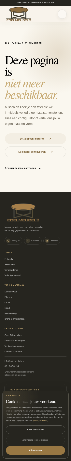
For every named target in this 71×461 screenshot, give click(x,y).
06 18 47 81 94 (12, 366)
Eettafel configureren (35, 138)
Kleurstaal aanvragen (15, 340)
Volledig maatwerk (13, 275)
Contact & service (13, 351)
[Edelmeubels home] (18, 14)
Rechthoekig (11, 313)
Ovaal (7, 302)
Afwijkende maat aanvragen (23, 168)
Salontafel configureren (35, 151)
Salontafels (10, 264)
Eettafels (9, 259)
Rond (7, 308)
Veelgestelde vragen (14, 346)
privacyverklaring (40, 420)
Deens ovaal (11, 291)
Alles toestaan (35, 450)
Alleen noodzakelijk (35, 430)
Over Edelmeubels (13, 335)
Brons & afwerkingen (14, 319)
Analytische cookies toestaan (35, 440)
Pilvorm (8, 297)
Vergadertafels (11, 270)
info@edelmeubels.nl (14, 361)
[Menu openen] (62, 14)
